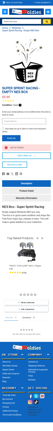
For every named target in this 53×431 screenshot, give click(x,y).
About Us (6, 362)
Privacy (5, 407)
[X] (12, 174)
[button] (38, 238)
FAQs (30, 376)
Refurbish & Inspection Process (38, 370)
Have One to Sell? (14, 165)
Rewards (6, 377)
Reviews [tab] (9, 317)
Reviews (31, 380)
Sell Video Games (9, 366)
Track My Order (9, 395)
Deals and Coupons (10, 373)
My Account (7, 399)
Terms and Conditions (11, 415)
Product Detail (27, 190)
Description (26, 183)
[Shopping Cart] (48, 11)
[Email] (8, 174)
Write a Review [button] (27, 302)
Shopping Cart (8, 403)
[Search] (47, 21)
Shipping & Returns (36, 366)
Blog (4, 381)
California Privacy (10, 411)
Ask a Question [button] (27, 309)
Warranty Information (26, 198)
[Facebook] (3, 174)
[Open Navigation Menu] (5, 11)
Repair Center (8, 369)
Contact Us (33, 362)
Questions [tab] (26, 317)
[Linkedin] (16, 174)
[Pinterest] (21, 174)
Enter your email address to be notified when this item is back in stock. (26, 113)
